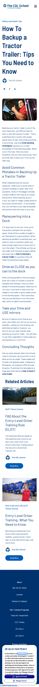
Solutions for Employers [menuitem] (19, 601)
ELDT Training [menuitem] (19, 622)
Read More (14, 466)
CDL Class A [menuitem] (20, 629)
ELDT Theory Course (14, 409)
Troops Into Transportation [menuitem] (19, 615)
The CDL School (15, 80)
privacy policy (22, 653)
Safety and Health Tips (12, 21)
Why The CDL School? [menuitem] (19, 588)
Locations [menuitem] (19, 594)
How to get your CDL (14, 505)
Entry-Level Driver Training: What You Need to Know (19, 519)
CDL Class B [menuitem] (19, 635)
